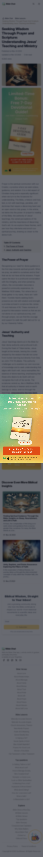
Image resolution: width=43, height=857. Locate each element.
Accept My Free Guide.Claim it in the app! (21, 450)
